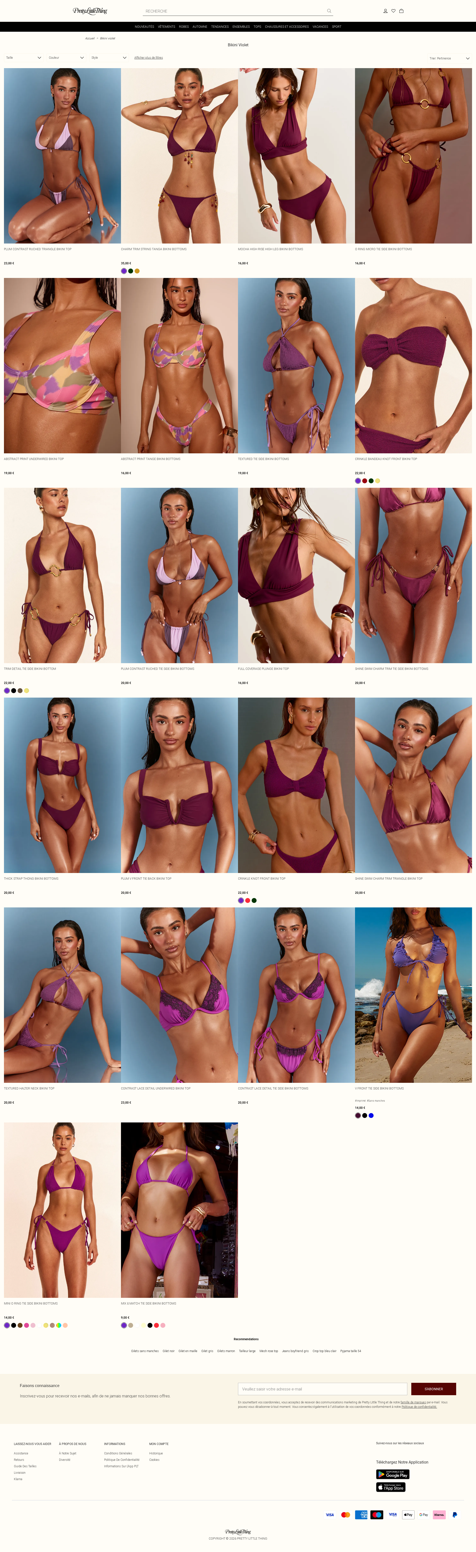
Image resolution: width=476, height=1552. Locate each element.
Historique (156, 1453)
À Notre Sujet (67, 1453)
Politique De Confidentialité (122, 1460)
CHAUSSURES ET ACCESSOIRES (287, 26)
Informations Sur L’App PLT (121, 1466)
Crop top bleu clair (324, 1351)
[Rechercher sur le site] (329, 11)
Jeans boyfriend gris (295, 1351)
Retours (19, 1460)
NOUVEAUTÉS (144, 26)
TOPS (257, 26)
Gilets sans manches (145, 1351)
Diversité (64, 1460)
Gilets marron (226, 1351)
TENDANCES (220, 26)
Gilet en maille (187, 1351)
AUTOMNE (200, 26)
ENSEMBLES (241, 26)
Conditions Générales (118, 1453)
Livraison (20, 1472)
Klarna (18, 1479)
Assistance (21, 1453)
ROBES (184, 26)
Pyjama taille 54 (350, 1351)
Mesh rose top (269, 1351)
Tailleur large (247, 1351)
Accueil (89, 38)
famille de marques (413, 1402)
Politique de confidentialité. (419, 1407)
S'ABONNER (434, 1389)
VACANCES (320, 26)
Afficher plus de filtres (148, 57)
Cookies (154, 1460)
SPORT (336, 26)
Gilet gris (207, 1351)
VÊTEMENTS (166, 26)
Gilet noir (169, 1351)
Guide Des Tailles (25, 1466)
